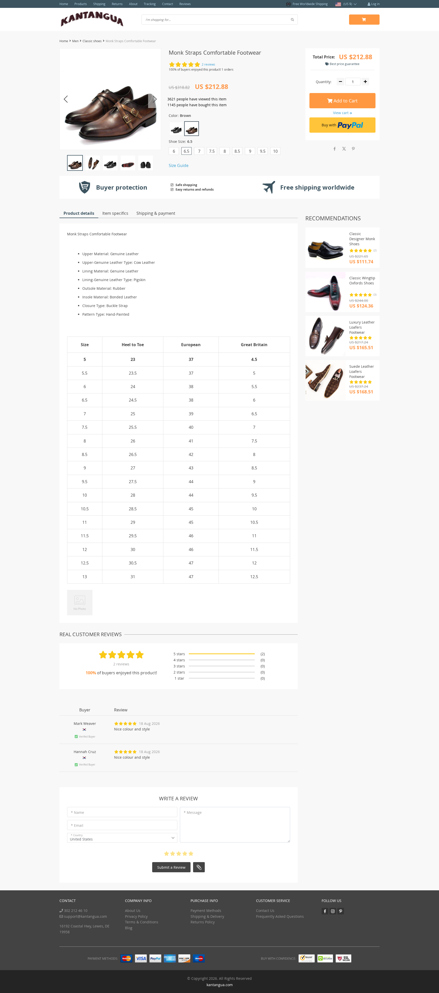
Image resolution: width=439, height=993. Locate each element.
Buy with (329, 125)
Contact (167, 4)
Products (80, 4)
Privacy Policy (136, 916)
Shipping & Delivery (207, 916)
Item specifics (115, 213)
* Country (77, 835)
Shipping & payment (155, 213)
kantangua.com (220, 984)
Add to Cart (344, 101)
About (133, 4)
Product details (79, 213)
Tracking (150, 4)
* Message (193, 812)
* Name (77, 812)
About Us (132, 910)
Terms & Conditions (141, 922)
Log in (375, 4)
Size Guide (179, 165)
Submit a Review (171, 867)
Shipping (99, 4)
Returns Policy (203, 922)
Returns (117, 4)
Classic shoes (92, 41)
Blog (128, 927)
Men (75, 41)
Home (63, 4)
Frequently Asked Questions (280, 916)
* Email (77, 825)
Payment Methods (206, 910)
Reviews (185, 4)
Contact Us (265, 910)
